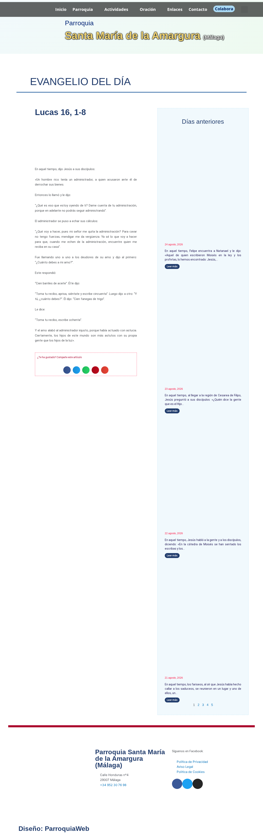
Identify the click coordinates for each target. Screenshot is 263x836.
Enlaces (174, 9)
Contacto (198, 9)
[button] (244, 9)
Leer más (172, 266)
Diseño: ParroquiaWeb (53, 828)
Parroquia (83, 9)
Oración (148, 9)
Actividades (116, 9)
